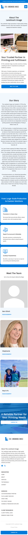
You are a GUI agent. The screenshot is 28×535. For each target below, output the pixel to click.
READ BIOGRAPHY (6, 314)
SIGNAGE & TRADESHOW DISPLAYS (10, 503)
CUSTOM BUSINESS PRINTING (8, 493)
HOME (2, 474)
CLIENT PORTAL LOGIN (7, 512)
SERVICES (3, 479)
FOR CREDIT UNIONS (6, 501)
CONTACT (3, 484)
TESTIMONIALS (5, 482)
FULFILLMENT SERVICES (7, 496)
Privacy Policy (14, 527)
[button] (25, 6)
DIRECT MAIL (4, 498)
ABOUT (3, 477)
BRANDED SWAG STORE (7, 515)
